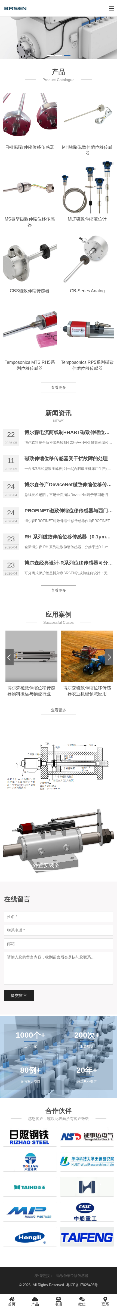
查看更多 (58, 387)
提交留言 (19, 995)
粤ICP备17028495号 (82, 1285)
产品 (35, 1304)
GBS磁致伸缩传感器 (30, 291)
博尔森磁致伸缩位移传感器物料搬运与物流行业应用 (31, 691)
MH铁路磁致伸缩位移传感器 (87, 150)
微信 (82, 1304)
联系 (105, 1304)
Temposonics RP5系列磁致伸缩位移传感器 (87, 365)
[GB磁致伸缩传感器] (58, 38)
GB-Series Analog (87, 291)
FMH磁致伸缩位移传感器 (29, 147)
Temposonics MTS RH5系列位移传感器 (30, 365)
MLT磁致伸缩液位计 (87, 219)
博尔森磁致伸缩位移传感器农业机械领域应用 (87, 690)
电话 (58, 1304)
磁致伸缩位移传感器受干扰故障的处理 (66, 458)
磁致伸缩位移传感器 (72, 1276)
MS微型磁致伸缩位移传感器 (30, 222)
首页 (12, 1304)
